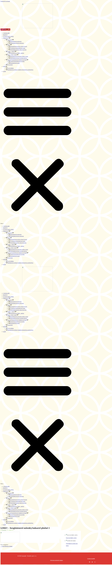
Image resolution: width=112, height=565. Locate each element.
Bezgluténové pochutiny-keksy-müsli (19, 56)
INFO (4, 66)
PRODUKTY (6, 38)
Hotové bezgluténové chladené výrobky (17, 60)
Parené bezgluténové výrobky (17, 61)
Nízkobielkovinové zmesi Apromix (18, 49)
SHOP (4, 71)
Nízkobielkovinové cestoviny (17, 43)
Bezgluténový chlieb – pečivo (17, 53)
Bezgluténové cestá (15, 63)
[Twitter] (92, 562)
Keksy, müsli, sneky (12, 55)
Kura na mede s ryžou (71, 538)
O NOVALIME (6, 33)
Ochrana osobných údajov (56, 560)
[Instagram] (94, 562)
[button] (37, 148)
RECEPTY (5, 35)
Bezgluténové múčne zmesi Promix (18, 46)
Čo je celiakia (10, 68)
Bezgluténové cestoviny (16, 41)
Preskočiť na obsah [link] (5, 1)
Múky (8, 44)
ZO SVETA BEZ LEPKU (8, 36)
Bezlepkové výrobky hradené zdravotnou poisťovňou (20, 69)
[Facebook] (89, 562)
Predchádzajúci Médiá (6, 546)
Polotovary (10, 64)
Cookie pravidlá (91, 558)
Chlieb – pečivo (11, 51)
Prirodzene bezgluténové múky (17, 48)
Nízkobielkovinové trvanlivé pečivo (18, 58)
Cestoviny (9, 40)
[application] (9, 38)
